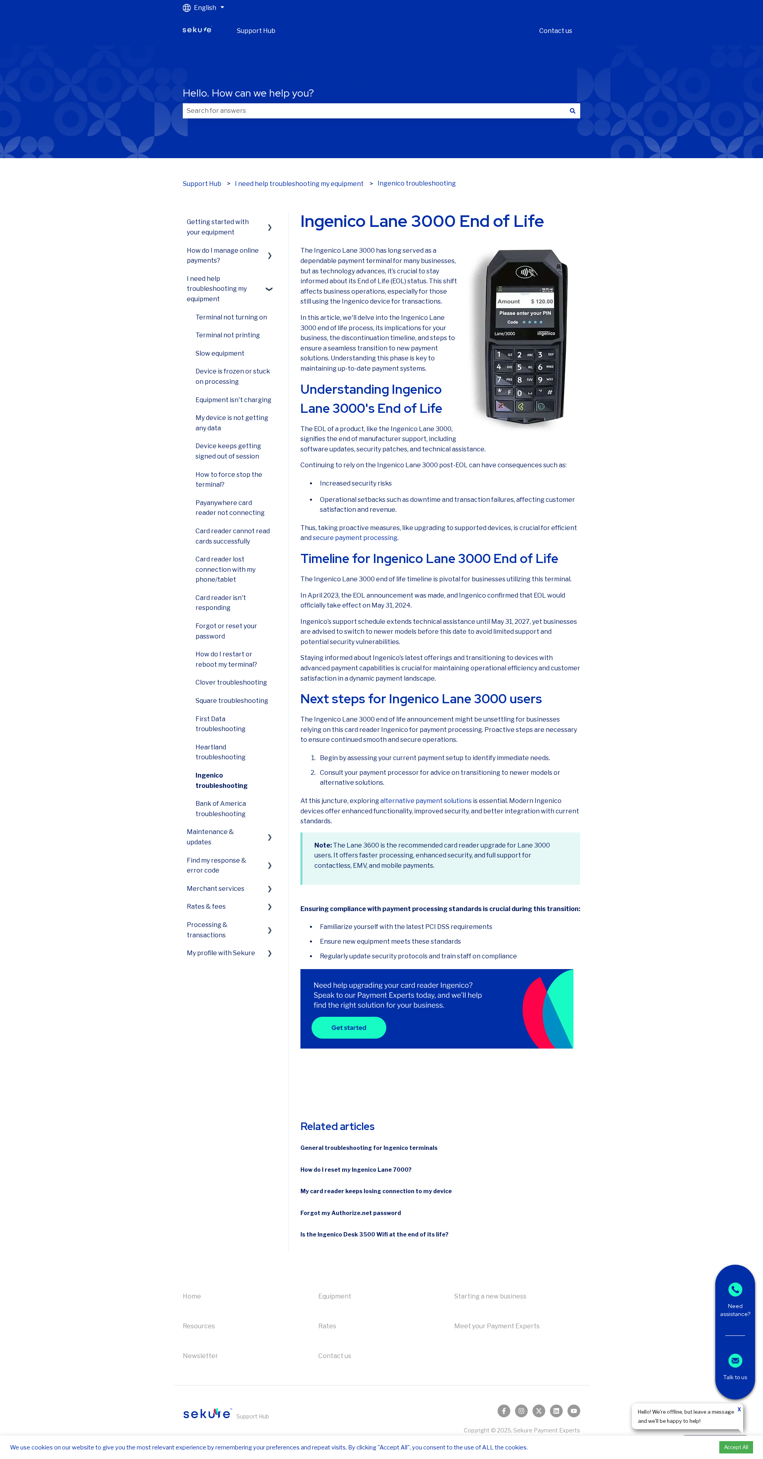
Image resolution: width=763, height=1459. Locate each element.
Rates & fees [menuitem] (206, 906)
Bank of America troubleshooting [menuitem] (221, 809)
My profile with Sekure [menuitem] (221, 953)
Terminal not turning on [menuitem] (231, 317)
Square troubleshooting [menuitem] (232, 700)
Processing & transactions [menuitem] (207, 930)
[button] (269, 222)
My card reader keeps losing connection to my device (376, 1191)
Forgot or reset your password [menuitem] (226, 631)
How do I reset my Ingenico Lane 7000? (356, 1169)
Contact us (555, 31)
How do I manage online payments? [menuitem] (223, 256)
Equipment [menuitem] (334, 1296)
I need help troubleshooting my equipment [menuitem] (217, 289)
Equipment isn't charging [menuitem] (233, 400)
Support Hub (256, 31)
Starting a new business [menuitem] (490, 1296)
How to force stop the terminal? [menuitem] (229, 480)
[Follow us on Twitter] (539, 1411)
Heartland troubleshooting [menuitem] (221, 752)
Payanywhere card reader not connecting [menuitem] (230, 508)
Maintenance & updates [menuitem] (210, 837)
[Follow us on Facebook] (504, 1411)
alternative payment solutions (426, 801)
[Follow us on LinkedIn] (556, 1411)
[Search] (572, 110)
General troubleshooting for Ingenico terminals (369, 1147)
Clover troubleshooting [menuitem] (231, 682)
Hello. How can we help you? (248, 93)
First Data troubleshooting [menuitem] (221, 724)
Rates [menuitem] (327, 1326)
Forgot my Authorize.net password (350, 1212)
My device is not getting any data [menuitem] (232, 423)
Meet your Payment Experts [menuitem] (497, 1326)
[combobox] (374, 110)
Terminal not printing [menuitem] (228, 335)
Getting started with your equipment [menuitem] (218, 227)
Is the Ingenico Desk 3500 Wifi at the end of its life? (374, 1234)
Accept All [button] (736, 1447)
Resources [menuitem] (199, 1326)
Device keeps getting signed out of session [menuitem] (228, 451)
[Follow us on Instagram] (521, 1411)
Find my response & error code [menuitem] (216, 866)
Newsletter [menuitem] (200, 1356)
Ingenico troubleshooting (417, 183)
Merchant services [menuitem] (215, 888)
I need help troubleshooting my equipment (299, 184)
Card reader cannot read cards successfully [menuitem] (233, 536)
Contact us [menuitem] (334, 1356)
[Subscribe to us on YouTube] (573, 1411)
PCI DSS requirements (458, 927)
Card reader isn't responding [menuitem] (221, 603)
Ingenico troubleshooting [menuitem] (222, 780)
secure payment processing (355, 538)
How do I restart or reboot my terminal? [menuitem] (226, 659)
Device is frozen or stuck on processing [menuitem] (233, 376)
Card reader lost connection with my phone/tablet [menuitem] (226, 569)
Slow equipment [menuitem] (220, 353)
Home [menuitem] (192, 1296)
